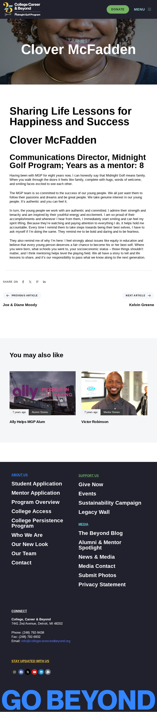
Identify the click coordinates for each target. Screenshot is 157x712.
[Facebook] (23, 281)
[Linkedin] (44, 281)
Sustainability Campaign (109, 503)
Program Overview (35, 502)
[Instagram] (14, 672)
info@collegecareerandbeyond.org (45, 641)
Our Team (23, 553)
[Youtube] (34, 672)
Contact (21, 562)
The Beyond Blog (100, 533)
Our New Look (29, 544)
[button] (142, 9)
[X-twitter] (28, 672)
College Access (31, 511)
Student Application (36, 483)
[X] (30, 281)
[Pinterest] (37, 281)
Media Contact (96, 566)
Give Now (90, 484)
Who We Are (27, 535)
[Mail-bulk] (48, 672)
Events (87, 493)
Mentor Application (35, 493)
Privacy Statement (102, 584)
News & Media (96, 557)
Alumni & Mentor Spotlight (99, 545)
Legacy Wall (94, 512)
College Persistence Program (37, 523)
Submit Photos (97, 575)
